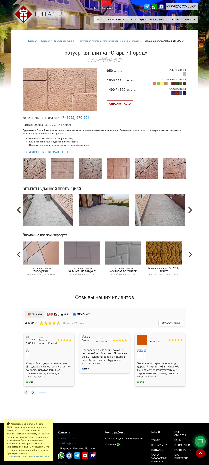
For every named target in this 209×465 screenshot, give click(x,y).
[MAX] (161, 6)
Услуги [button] (132, 19)
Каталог (100, 19)
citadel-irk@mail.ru (67, 443)
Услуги (155, 440)
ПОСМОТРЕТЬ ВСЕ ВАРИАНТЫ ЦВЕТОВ (48, 152)
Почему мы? (157, 19)
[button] (26, 392)
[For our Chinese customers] (106, 3)
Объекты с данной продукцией (52, 189)
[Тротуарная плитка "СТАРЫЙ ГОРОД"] (60, 105)
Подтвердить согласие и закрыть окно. (29, 456)
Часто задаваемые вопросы (159, 458)
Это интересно (181, 456)
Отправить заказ (120, 104)
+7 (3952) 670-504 (74, 117)
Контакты (190, 19)
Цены (143, 19)
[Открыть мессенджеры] (200, 441)
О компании (174, 19)
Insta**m (62, 462)
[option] (48, 210)
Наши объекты (116, 19)
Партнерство (182, 449)
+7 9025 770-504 (67, 438)
